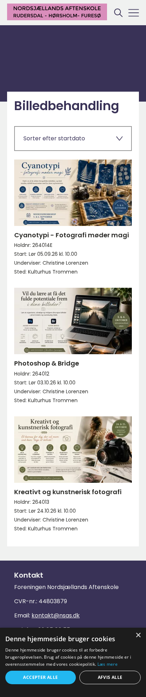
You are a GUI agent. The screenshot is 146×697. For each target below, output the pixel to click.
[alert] (73, 662)
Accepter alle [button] (40, 677)
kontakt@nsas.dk (56, 615)
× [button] (138, 635)
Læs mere (107, 664)
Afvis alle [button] (110, 677)
